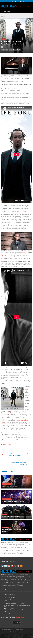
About (5, 608)
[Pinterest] (18, 1)
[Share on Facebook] (13, 49)
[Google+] (12, 1)
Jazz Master (6, 47)
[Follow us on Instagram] (15, 566)
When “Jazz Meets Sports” (11, 516)
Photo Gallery (6, 483)
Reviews (15, 14)
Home (10, 14)
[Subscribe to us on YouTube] (12, 566)
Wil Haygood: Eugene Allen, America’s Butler (15, 609)
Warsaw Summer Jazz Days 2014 (13, 501)
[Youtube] (23, 1)
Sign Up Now (16, 622)
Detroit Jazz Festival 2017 (10, 595)
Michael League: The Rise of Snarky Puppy (14, 599)
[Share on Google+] (17, 49)
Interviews (5, 527)
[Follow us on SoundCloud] (8, 566)
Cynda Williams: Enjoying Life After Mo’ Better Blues (17, 605)
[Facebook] (10, 1)
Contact (6, 597)
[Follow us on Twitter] (5, 566)
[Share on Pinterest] (20, 49)
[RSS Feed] (21, 566)
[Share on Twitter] (15, 49)
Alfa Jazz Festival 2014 (10, 486)
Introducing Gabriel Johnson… (11, 613)
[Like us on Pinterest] (18, 566)
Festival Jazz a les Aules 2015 (11, 603)
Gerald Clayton (7, 444)
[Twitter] (20, 1)
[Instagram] (15, 1)
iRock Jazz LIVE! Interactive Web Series (13, 602)
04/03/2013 (13, 47)
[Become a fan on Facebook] (2, 566)
